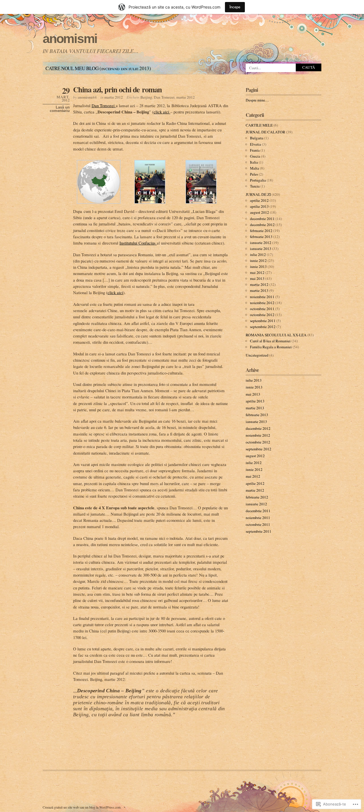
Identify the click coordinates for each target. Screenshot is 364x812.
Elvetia (255, 144)
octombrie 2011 (262, 308)
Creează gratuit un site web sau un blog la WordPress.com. (82, 807)
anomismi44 (87, 97)
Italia (254, 162)
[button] (98, 182)
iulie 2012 (258, 254)
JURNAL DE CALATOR (265, 132)
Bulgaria (256, 138)
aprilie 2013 (259, 206)
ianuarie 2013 (260, 248)
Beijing (146, 97)
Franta (255, 150)
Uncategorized (257, 355)
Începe (234, 7)
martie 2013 (259, 290)
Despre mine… (257, 100)
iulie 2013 (254, 380)
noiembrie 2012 (262, 302)
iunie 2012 (258, 260)
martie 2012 (113, 97)
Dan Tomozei (164, 97)
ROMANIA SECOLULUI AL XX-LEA (276, 334)
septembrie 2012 (263, 326)
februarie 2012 (261, 230)
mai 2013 (257, 278)
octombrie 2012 (262, 314)
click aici (162, 112)
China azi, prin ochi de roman (117, 89)
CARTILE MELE (259, 125)
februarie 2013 (261, 236)
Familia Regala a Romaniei (271, 346)
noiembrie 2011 (262, 296)
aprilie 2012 (259, 200)
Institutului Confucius (138, 243)
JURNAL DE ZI (258, 194)
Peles (254, 174)
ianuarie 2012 (260, 242)
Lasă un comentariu (60, 109)
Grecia (255, 156)
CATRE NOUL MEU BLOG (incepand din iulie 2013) (98, 68)
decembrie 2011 (262, 218)
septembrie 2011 (263, 320)
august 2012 (259, 212)
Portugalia (258, 180)
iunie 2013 (258, 266)
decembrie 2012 (262, 224)
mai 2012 (257, 272)
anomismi (70, 39)
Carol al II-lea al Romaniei (270, 340)
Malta (254, 168)
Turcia (255, 186)
